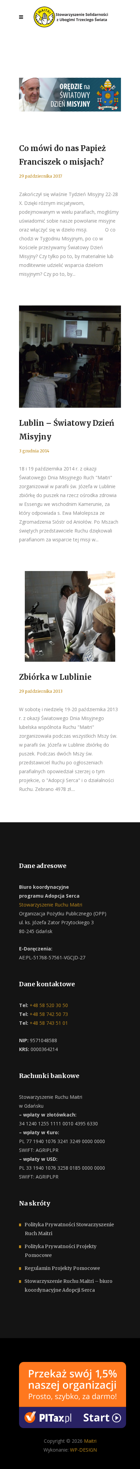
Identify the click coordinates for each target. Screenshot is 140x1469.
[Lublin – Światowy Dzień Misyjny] (70, 356)
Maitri (90, 1441)
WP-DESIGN (83, 1449)
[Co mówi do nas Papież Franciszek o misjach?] (70, 94)
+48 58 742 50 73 (48, 1014)
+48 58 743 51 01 (48, 1023)
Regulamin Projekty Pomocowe (62, 1268)
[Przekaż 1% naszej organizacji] (72, 1394)
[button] (13, 1455)
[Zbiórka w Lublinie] (70, 616)
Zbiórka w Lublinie (55, 677)
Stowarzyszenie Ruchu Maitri (50, 904)
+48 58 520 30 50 (48, 1005)
